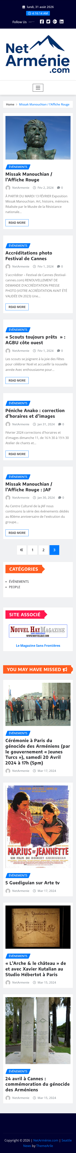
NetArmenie (20, 188)
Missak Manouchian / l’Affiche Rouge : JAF (28, 486)
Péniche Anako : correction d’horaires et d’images (35, 413)
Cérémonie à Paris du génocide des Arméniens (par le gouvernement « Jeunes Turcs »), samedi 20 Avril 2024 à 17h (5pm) (37, 751)
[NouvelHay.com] (38, 631)
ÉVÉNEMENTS (19, 581)
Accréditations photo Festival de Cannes (28, 255)
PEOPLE (14, 587)
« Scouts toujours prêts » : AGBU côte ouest (35, 339)
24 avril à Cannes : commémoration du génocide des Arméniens (37, 1084)
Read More (17, 223)
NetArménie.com (45, 1140)
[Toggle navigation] (38, 88)
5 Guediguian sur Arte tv (32, 882)
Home (10, 104)
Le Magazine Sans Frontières (38, 645)
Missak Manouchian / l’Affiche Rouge (44, 104)
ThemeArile (44, 1146)
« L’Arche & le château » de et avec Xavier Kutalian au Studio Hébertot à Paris (35, 968)
